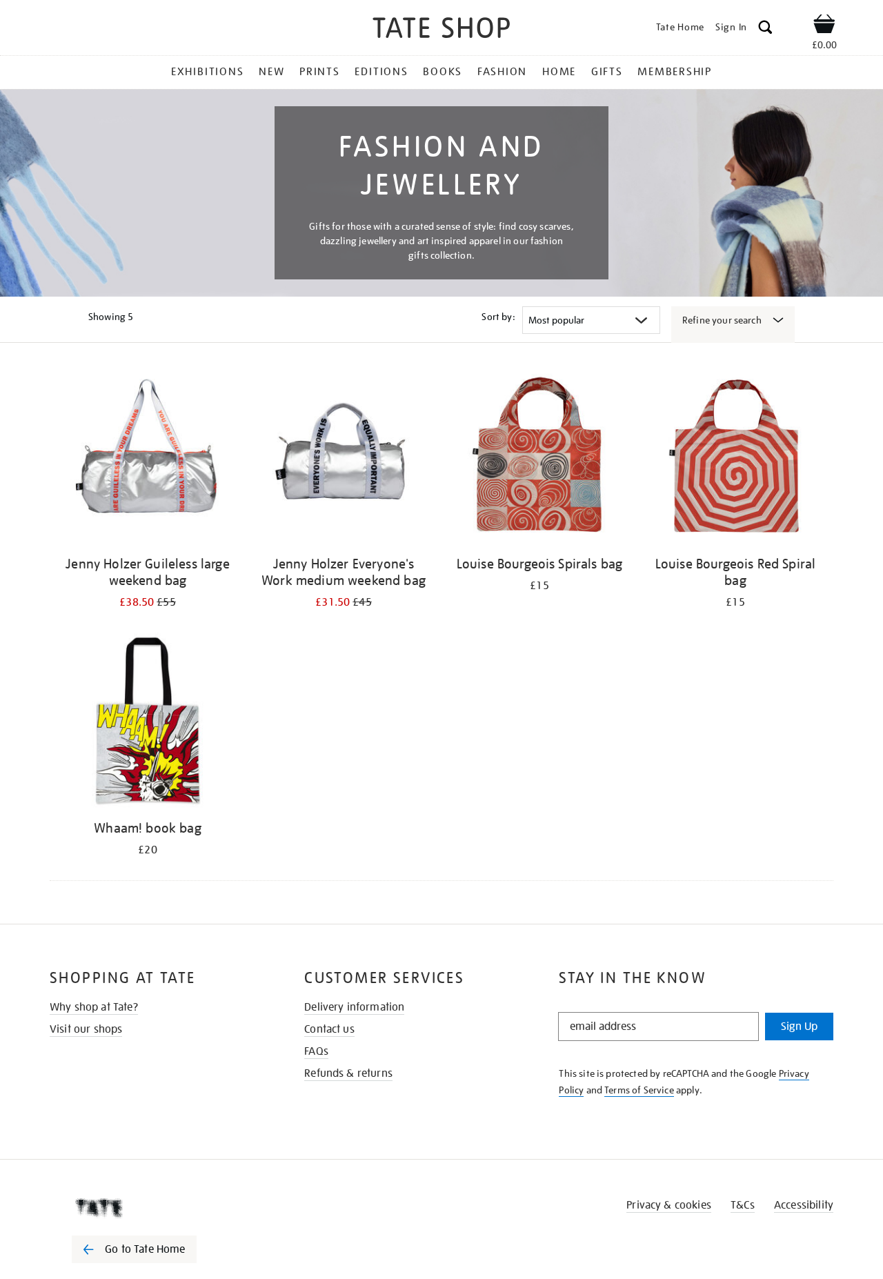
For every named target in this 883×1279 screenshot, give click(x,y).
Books (442, 72)
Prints (319, 72)
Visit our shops (86, 1029)
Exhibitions (207, 72)
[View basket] (824, 26)
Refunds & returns (348, 1073)
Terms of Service (639, 1090)
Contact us (329, 1029)
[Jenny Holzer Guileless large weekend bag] (147, 458)
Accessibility (803, 1205)
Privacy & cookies (668, 1205)
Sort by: (498, 316)
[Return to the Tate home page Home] (441, 30)
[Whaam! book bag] (147, 723)
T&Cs (743, 1205)
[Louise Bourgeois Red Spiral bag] (735, 458)
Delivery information (354, 1007)
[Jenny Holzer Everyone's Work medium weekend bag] (343, 458)
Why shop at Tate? (94, 1007)
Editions (381, 72)
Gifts (607, 72)
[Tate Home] (159, 1208)
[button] (765, 29)
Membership (674, 72)
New (271, 72)
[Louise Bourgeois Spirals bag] (539, 458)
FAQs (316, 1051)
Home (559, 72)
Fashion (502, 72)
